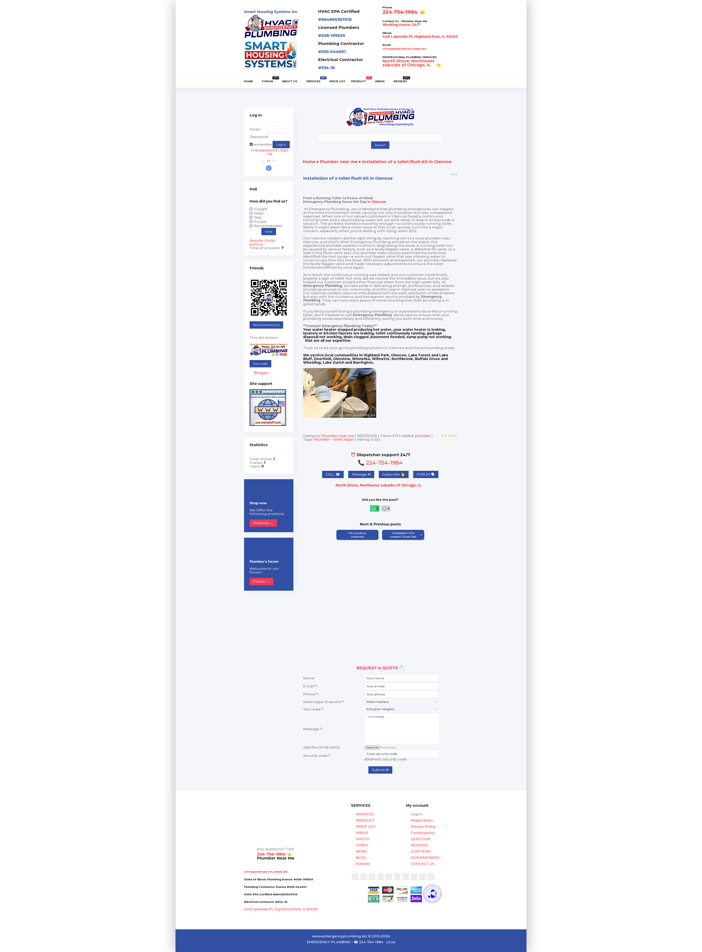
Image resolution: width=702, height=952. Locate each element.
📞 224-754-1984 (380, 462)
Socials (260, 221)
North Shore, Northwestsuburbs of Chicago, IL (408, 62)
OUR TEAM (420, 851)
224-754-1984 (399, 12)
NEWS (361, 851)
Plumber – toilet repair (334, 439)
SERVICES (364, 814)
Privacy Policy (423, 826)
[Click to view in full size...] (339, 417)
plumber (423, 436)
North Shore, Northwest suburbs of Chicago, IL (378, 485)
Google (260, 209)
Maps (259, 213)
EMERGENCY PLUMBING (329, 942)
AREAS (361, 833)
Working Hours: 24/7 (401, 25)
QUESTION (420, 839)
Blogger (261, 373)
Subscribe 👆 (393, 474)
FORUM (362, 864)
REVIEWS (419, 845)
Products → (263, 523)
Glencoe (379, 202)
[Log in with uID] (268, 168)
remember (262, 144)
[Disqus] (380, 605)
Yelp (258, 217)
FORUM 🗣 (426, 474)
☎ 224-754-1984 (368, 942)
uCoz (390, 942)
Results (256, 241)
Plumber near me (338, 161)
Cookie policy (422, 833)
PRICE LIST (365, 826)
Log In (416, 814)
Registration (421, 820)
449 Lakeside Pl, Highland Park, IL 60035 (420, 37)
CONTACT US (422, 864)
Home (309, 161)
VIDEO (361, 845)
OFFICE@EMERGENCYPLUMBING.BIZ (404, 49)
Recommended (268, 226)
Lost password (264, 150)
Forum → (261, 581)
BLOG (360, 858)
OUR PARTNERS (425, 858)
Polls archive (262, 242)
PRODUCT (365, 820)
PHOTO (362, 839)
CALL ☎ (333, 474)
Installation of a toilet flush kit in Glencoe (407, 161)
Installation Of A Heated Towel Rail (403, 534)
